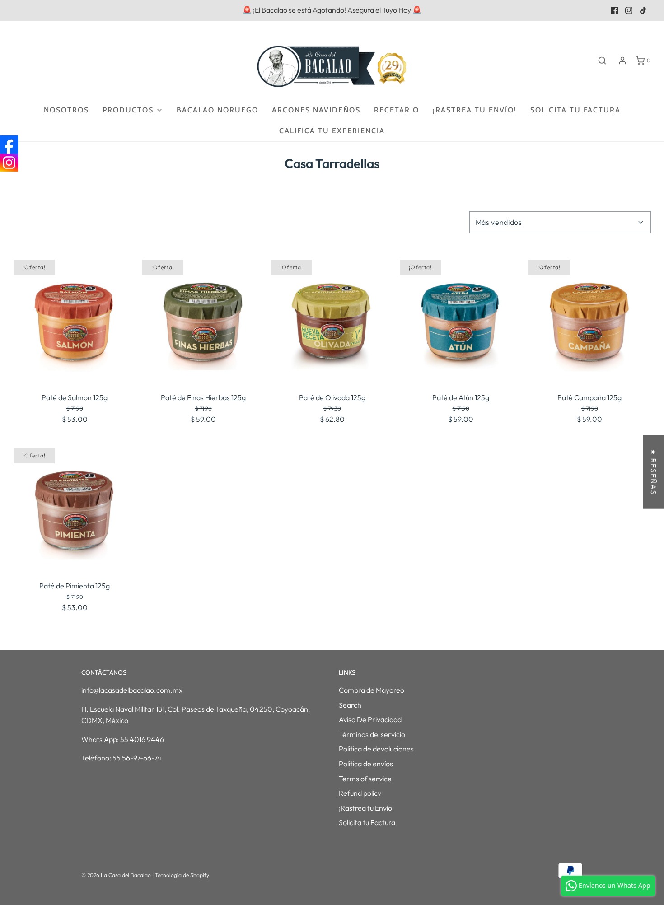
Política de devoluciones (376, 748)
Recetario (396, 110)
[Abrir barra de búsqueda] (602, 60)
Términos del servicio (372, 734)
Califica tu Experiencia (332, 130)
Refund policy (360, 793)
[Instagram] (9, 163)
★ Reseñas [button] (653, 472)
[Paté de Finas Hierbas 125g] (203, 321)
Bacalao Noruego (217, 110)
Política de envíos (366, 763)
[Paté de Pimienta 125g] (75, 509)
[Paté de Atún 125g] (461, 321)
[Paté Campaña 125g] (589, 321)
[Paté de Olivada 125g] (332, 321)
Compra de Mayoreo (371, 690)
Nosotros (66, 110)
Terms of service (365, 778)
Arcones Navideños (316, 110)
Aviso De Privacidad (370, 719)
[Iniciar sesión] (622, 60)
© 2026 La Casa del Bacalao (116, 875)
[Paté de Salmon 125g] (75, 321)
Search (350, 704)
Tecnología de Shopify (182, 875)
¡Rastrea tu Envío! (475, 110)
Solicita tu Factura (575, 110)
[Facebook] (9, 144)
